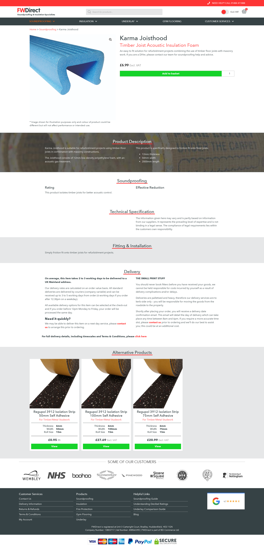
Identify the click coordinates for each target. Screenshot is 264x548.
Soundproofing (47, 29)
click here (141, 336)
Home (33, 29)
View (54, 446)
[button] (110, 39)
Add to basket (170, 73)
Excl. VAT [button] (235, 12)
